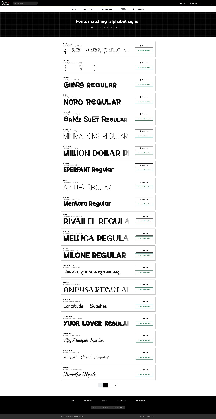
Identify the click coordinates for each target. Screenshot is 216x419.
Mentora (66, 197)
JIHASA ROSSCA (68, 265)
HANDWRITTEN (140, 401)
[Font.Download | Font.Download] (5, 3)
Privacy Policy (104, 407)
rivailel (65, 214)
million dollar (67, 146)
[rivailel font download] (96, 221)
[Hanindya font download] (96, 374)
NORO (65, 95)
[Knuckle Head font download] (96, 357)
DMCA (94, 407)
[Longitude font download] (96, 306)
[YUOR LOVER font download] (96, 323)
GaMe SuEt (66, 112)
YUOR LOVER (67, 316)
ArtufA (65, 180)
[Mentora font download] (96, 204)
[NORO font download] (96, 102)
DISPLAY (104, 401)
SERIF (72, 401)
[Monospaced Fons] (139, 9)
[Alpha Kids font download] (96, 68)
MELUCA (66, 231)
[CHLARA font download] (96, 85)
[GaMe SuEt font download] (96, 119)
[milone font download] (96, 255)
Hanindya (66, 367)
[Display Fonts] (123, 9)
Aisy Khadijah (67, 333)
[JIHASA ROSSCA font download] (96, 272)
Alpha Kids (66, 61)
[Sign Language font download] (96, 51)
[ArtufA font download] (96, 187)
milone (65, 248)
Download (145, 46)
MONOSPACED (121, 401)
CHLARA (66, 78)
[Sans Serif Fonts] (89, 9)
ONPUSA (66, 282)
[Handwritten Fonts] (107, 9)
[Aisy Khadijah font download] (96, 340)
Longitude (66, 299)
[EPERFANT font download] (96, 170)
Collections (193, 3)
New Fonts (182, 3)
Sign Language (68, 44)
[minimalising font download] (96, 136)
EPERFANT (66, 163)
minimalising (67, 129)
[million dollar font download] (96, 153)
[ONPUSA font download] (96, 289)
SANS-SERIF (88, 401)
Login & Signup (205, 3)
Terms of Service (118, 407)
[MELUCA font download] (96, 238)
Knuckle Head (67, 350)
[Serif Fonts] (74, 9)
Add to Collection (145, 50)
